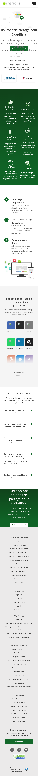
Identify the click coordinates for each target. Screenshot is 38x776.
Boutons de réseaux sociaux (19, 549)
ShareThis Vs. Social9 (19, 718)
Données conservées (19, 668)
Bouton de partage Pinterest (19, 560)
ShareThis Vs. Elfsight (19, 710)
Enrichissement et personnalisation (19, 660)
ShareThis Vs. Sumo (19, 721)
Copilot (19, 365)
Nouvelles (19, 606)
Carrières (19, 598)
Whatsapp (11, 348)
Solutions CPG (19, 675)
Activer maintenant (19, 525)
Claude (10, 365)
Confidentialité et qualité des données (19, 679)
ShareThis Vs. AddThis (19, 703)
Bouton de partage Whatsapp (19, 556)
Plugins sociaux (19, 579)
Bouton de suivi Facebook (19, 571)
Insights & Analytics (19, 657)
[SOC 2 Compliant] (26, 769)
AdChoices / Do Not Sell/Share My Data (19, 623)
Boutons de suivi (19, 564)
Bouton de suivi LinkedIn (19, 575)
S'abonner (19, 741)
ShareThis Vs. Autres (19, 699)
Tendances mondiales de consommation (19, 687)
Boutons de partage (19, 545)
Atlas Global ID (19, 683)
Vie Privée (19, 619)
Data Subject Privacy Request (19, 637)
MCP (19, 541)
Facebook (10, 331)
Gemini (28, 365)
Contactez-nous (19, 610)
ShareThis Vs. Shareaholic (19, 714)
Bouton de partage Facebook (19, 552)
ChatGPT (28, 348)
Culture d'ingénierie (19, 602)
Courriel (28, 331)
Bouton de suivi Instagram (19, 567)
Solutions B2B (19, 672)
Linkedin (19, 348)
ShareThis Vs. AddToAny (19, 706)
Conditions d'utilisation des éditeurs (19, 633)
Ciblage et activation (19, 653)
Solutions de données (19, 649)
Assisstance (19, 583)
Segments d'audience (19, 664)
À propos (19, 595)
